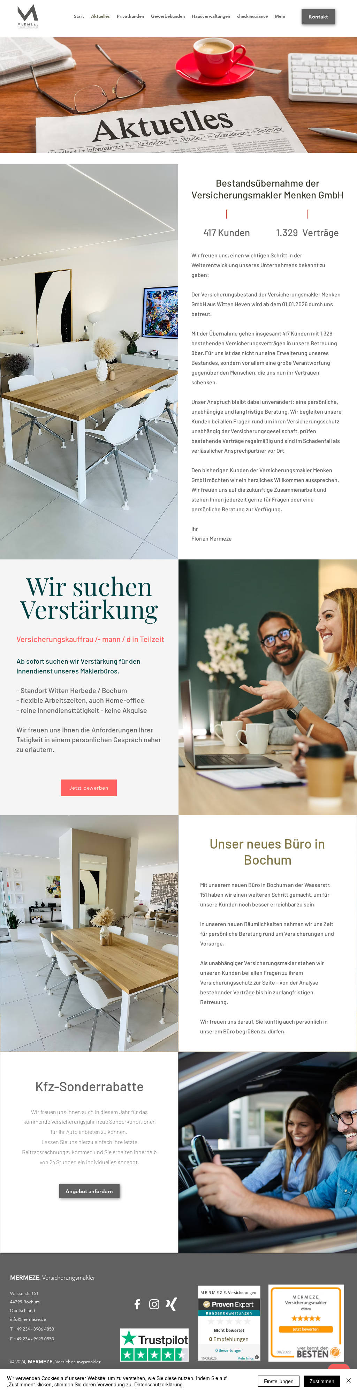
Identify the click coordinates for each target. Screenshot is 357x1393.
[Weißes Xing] (171, 1304)
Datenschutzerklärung (158, 1384)
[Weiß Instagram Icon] (154, 1304)
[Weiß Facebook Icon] (137, 1304)
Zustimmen (322, 1381)
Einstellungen (279, 1381)
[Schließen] (348, 1381)
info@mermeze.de (28, 1319)
